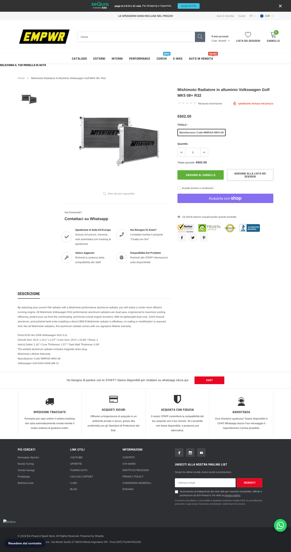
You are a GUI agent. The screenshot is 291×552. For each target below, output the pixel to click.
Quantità (182, 143)
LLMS (73, 482)
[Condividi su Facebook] (181, 237)
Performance (139, 58)
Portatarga (24, 476)
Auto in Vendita (225, 16)
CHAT (209, 380)
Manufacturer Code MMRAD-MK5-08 (201, 132)
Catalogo (79, 58)
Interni (117, 58)
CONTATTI (128, 457)
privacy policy (232, 495)
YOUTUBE (76, 457)
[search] (200, 37)
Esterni (99, 58)
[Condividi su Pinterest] (204, 237)
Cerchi (162, 58)
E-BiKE (178, 58)
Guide (241, 16)
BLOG (73, 489)
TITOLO (182, 124)
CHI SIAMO (129, 463)
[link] (29, 99)
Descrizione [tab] (29, 294)
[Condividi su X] (193, 237)
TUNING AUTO (78, 470)
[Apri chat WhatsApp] (280, 525)
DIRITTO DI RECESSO (135, 470)
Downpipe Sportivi (28, 457)
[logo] (44, 36)
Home (21, 78)
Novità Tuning (26, 463)
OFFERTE (76, 463)
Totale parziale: (186, 162)
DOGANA (128, 489)
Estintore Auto (26, 482)
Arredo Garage (26, 470)
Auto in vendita (201, 58)
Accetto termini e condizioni (197, 188)
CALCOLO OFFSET (81, 476)
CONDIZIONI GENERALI (136, 482)
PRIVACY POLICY (133, 476)
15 (183, 216)
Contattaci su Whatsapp (86, 219)
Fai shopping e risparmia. (155, 5)
